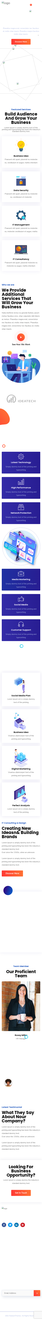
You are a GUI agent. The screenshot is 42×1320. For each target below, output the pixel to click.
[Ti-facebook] (4, 1225)
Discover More (21, 42)
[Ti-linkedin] (16, 1225)
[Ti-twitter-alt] (10, 1225)
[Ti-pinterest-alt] (22, 1225)
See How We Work (21, 344)
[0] (29, 6)
